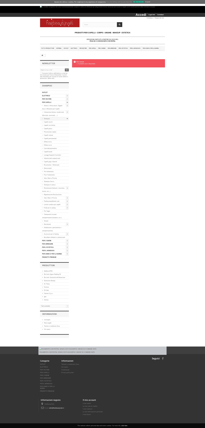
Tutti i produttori (47, 48)
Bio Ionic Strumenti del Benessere (54, 277)
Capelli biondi (48, 152)
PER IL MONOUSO (135, 48)
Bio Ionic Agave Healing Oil (52, 274)
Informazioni (49, 314)
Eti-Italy (46, 290)
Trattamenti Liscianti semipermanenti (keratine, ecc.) (52, 216)
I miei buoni (87, 414)
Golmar (46, 300)
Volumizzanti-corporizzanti (51, 158)
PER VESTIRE (83, 48)
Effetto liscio (47, 142)
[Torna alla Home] (42, 55)
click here (124, 425)
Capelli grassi (48, 128)
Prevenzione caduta (50, 132)
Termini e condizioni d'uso (52, 326)
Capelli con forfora (49, 125)
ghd (45, 296)
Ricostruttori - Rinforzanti (51, 165)
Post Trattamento (49, 175)
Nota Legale (47, 323)
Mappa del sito (159, 18)
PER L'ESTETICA (123, 48)
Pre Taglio (46, 211)
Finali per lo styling (49, 208)
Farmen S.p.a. (48, 293)
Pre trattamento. (48, 171)
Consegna (47, 319)
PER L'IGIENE (101, 48)
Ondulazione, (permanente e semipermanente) (51, 229)
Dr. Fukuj (47, 284)
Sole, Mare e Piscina (50, 178)
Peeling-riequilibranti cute (51, 201)
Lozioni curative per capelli (52, 204)
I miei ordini (87, 403)
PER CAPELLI (92, 48)
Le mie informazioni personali (93, 412)
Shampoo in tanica (49, 185)
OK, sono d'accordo (138, 1)
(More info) (51, 78)
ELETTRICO (74, 48)
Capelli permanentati (50, 138)
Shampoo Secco (48, 181)
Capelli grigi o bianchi (50, 161)
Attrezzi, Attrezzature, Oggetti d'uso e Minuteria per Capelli (52, 107)
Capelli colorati (48, 135)
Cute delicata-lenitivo (50, 148)
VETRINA (58, 48)
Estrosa (46, 287)
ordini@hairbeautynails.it (56, 408)
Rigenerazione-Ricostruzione (52, 194)
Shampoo (46, 118)
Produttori (48, 265)
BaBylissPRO (48, 271)
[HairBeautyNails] (60, 22)
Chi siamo (47, 329)
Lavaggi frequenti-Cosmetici (52, 155)
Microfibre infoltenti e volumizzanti (54, 237)
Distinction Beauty (49, 280)
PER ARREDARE (112, 48)
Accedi (141, 14)
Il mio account (89, 400)
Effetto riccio (47, 145)
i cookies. (70, 2)
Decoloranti (47, 224)
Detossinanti (47, 168)
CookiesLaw (65, 370)
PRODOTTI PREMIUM (49, 257)
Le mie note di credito (90, 406)
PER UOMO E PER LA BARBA (151, 48)
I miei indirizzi (87, 409)
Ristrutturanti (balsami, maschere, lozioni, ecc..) (53, 189)
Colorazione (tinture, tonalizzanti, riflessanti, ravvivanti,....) (53, 113)
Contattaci (160, 14)
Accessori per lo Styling (51, 234)
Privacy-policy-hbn (67, 372)
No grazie (147, 1)
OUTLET (66, 48)
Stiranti (45, 221)
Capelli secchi (48, 122)
